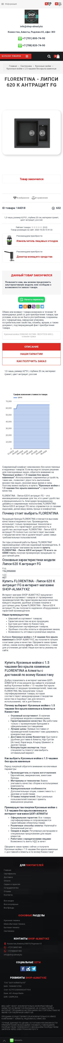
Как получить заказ (31, 361)
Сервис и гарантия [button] (12, 884)
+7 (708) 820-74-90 (33, 45)
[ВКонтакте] (21, 306)
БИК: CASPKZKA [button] (11, 997)
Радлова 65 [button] (36, 944)
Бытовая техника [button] (11, 927)
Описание (31, 346)
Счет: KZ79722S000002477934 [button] (17, 990)
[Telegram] (42, 306)
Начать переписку (33, 299)
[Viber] (33, 306)
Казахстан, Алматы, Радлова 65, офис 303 (31, 32)
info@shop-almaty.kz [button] (13, 955)
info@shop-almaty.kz (31, 26)
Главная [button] (7, 870)
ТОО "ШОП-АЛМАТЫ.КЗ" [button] (15, 983)
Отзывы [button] (7, 891)
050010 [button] (27, 944)
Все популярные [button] (11, 904)
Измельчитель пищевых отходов (37, 240)
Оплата (5, 1)
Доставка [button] (8, 877)
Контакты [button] (8, 895)
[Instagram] (28, 968)
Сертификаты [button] (10, 874)
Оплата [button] (7, 881)
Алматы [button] (20, 944)
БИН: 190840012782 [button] (13, 986)
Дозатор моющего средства (34, 256)
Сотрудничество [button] (11, 888)
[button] (16, 1040)
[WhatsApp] (38, 306)
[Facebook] (22, 968)
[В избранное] (22, 197)
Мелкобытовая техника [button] (14, 924)
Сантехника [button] (9, 931)
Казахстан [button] (11, 944)
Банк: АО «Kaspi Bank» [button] (14, 993)
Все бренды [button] (9, 908)
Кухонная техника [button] (12, 920)
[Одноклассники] (25, 306)
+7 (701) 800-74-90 (33, 38)
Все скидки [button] (9, 901)
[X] (29, 306)
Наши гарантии (31, 353)
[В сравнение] (40, 197)
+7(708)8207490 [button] (14, 951)
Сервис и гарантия (10, 6)
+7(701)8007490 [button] (14, 947)
